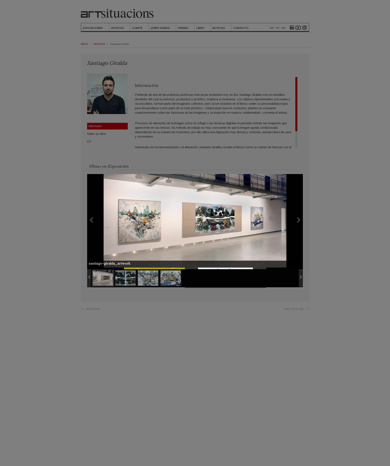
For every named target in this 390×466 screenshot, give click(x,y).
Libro (200, 27)
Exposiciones (93, 27)
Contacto (240, 27)
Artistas (117, 27)
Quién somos (160, 27)
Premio (183, 27)
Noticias (218, 27)
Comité (137, 27)
